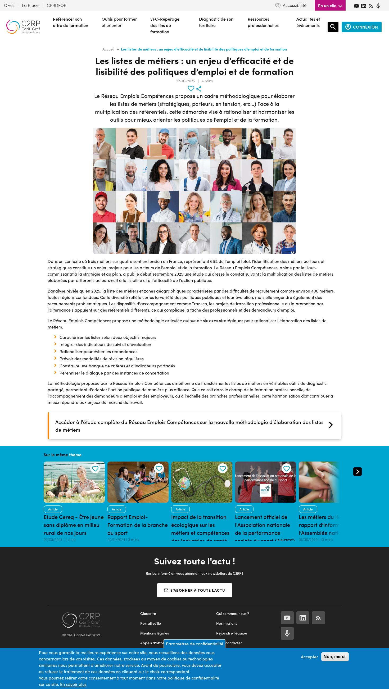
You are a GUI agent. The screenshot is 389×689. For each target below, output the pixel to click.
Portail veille (150, 623)
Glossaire (148, 613)
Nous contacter (229, 642)
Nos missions (226, 623)
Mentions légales (154, 633)
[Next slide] (357, 471)
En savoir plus (73, 684)
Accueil (108, 49)
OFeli (9, 5)
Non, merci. (335, 656)
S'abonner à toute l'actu (197, 590)
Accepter (309, 656)
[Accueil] (23, 27)
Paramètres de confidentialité (194, 643)
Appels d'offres (153, 642)
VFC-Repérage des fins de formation (164, 25)
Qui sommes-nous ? (232, 613)
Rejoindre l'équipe (231, 633)
